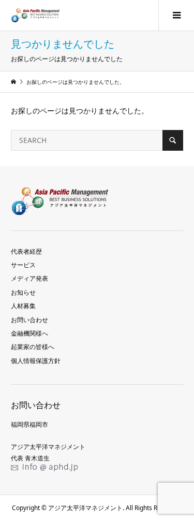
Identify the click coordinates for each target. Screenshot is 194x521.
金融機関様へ (29, 333)
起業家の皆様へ (32, 346)
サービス (23, 264)
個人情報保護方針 (36, 360)
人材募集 (23, 305)
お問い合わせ (29, 319)
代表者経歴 (26, 251)
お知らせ (23, 292)
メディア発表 (29, 278)
